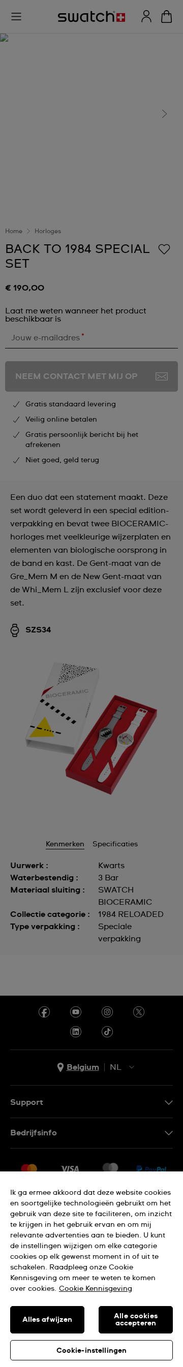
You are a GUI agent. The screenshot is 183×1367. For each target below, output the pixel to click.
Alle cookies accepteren (136, 1320)
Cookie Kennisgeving (95, 1288)
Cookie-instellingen (91, 1350)
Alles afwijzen (47, 1319)
